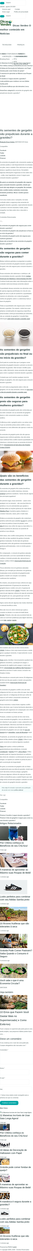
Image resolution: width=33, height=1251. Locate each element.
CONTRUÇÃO (6, 56)
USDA (17, 590)
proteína (2, 493)
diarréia (11, 751)
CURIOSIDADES (21, 56)
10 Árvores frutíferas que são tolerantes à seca (14, 86)
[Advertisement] (16, 111)
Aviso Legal (6, 12)
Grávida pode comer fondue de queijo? (12, 71)
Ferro (1, 660)
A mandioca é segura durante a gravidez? (13, 78)
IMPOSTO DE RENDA (21, 64)
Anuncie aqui (6, 9)
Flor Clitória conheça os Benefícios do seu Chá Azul (16, 65)
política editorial (18, 790)
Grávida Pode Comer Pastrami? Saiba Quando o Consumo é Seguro (16, 953)
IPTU (15, 59)
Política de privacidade (21, 12)
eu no (22, 521)
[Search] (2, 3)
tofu (1, 526)
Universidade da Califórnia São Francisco (17, 668)
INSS (4, 54)
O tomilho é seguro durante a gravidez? (15, 815)
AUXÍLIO (21, 54)
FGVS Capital (12, 1247)
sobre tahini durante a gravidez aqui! (18, 319)
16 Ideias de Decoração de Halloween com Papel (15, 68)
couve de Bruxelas (21, 732)
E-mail (2, 1078)
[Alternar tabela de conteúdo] (1, 221)
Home (2, 90)
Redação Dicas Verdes (7, 142)
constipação (4, 751)
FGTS (12, 54)
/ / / (4, 795)
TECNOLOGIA (6, 45)
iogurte (14, 620)
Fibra (1, 746)
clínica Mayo (22, 751)
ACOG (2, 615)
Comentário (4, 1050)
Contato (17, 9)
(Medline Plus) (4, 511)
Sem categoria (8, 90)
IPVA (15, 61)
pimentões (12, 732)
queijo (9, 620)
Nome (2, 1068)
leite (5, 620)
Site (1, 1089)
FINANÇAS (20, 45)
